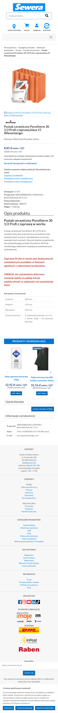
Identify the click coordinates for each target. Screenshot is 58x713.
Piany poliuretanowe (29, 536)
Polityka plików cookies (29, 582)
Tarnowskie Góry (29, 498)
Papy (29, 533)
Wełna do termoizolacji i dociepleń (29, 541)
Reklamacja (29, 560)
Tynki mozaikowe (29, 539)
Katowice (29, 492)
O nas (29, 579)
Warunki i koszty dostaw (29, 563)
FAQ (29, 587)
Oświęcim (29, 509)
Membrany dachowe (29, 528)
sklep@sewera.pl (29, 463)
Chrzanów (29, 506)
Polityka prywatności (29, 585)
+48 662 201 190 (32, 465)
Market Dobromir (29, 511)
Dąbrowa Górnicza (29, 487)
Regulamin (29, 555)
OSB (29, 530)
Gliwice (29, 490)
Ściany (18, 50)
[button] (51, 372)
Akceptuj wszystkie (45, 708)
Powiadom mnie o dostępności (18, 181)
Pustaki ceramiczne (31, 50)
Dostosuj (8, 708)
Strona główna (10, 47)
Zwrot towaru (29, 558)
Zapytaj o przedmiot (13, 175)
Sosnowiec (29, 495)
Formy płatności (29, 566)
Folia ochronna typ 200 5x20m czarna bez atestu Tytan (42, 380)
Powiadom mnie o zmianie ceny (18, 178)
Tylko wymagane (24, 708)
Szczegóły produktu (26, 47)
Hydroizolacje (29, 525)
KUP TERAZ (16, 393)
